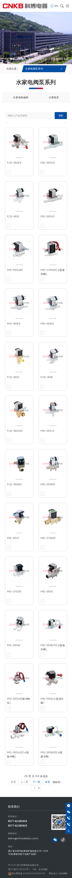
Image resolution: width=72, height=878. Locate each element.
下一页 (36, 782)
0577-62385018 (17, 821)
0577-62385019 (17, 825)
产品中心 (42, 59)
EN (56, 6)
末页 (47, 782)
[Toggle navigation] (66, 6)
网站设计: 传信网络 (58, 873)
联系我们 (14, 807)
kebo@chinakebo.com (23, 838)
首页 (31, 59)
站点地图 (43, 869)
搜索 (61, 115)
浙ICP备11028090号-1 (19, 869)
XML (35, 869)
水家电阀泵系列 (60, 59)
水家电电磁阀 (20, 97)
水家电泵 (54, 97)
